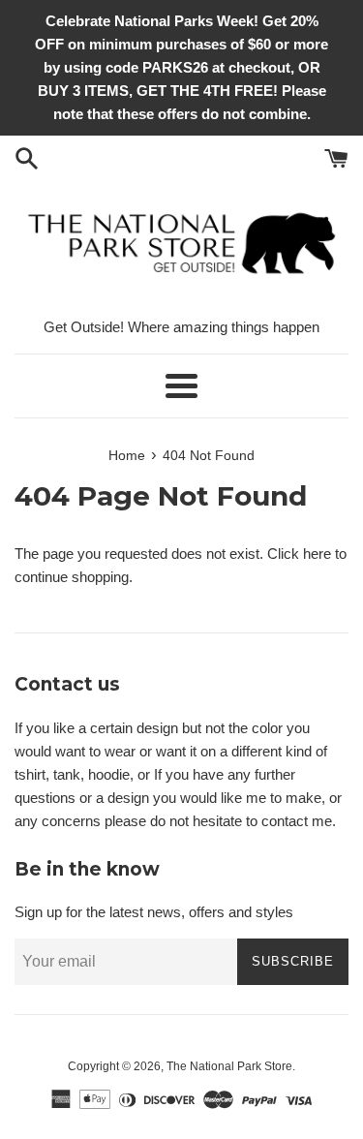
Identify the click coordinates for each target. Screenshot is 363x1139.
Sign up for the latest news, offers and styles (154, 912)
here (317, 553)
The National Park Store (229, 1066)
